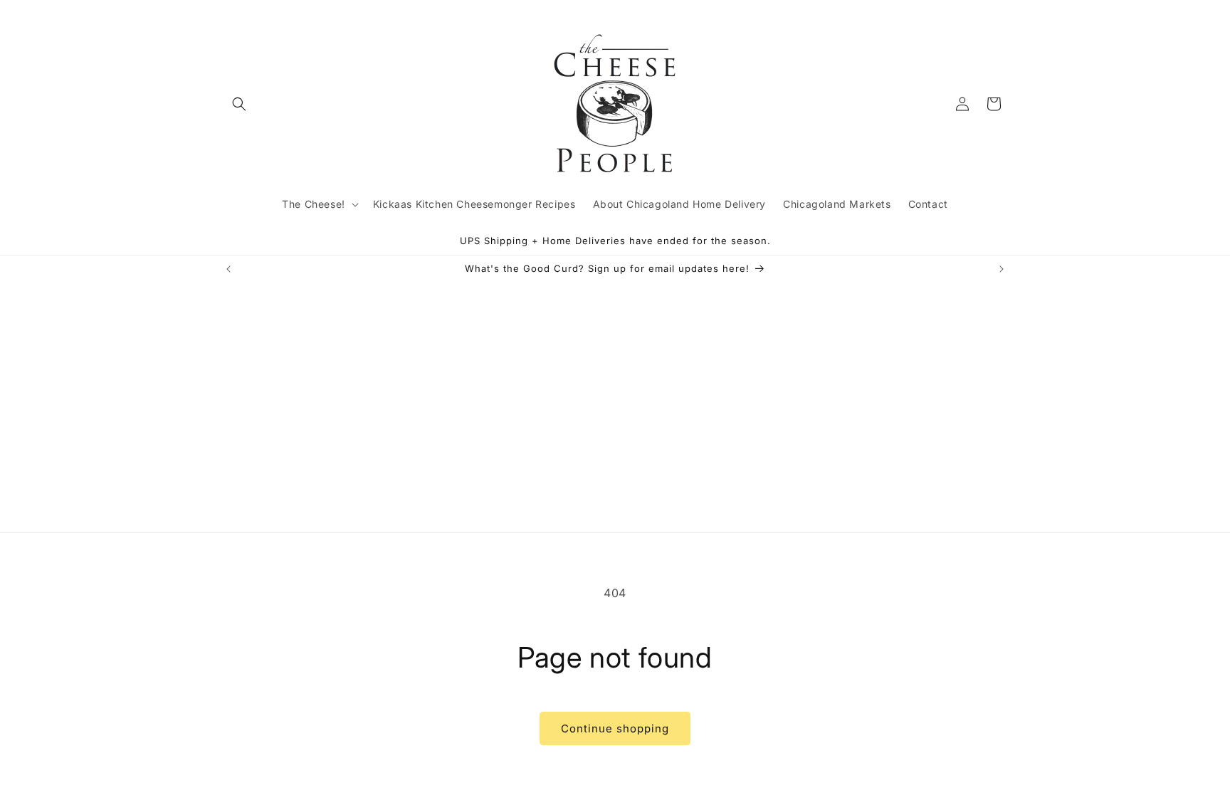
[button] (239, 104)
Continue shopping (615, 728)
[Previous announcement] (228, 269)
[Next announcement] (1001, 269)
